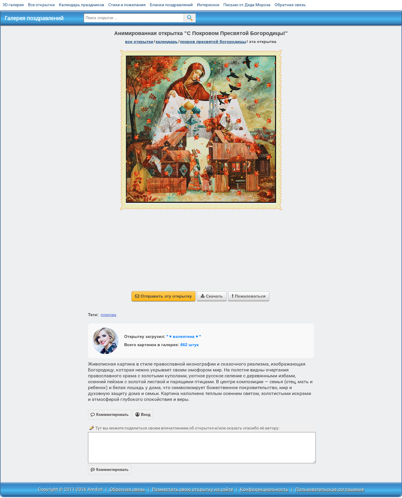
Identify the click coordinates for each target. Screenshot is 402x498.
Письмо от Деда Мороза (246, 4)
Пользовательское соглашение (329, 489)
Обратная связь (290, 4)
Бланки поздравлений (171, 4)
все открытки (139, 41)
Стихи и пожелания (127, 4)
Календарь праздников (81, 4)
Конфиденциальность (264, 489)
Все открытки (41, 4)
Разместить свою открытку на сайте (192, 489)
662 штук (189, 344)
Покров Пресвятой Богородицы (213, 41)
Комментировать (110, 469)
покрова (108, 314)
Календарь (167, 41)
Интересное (208, 4)
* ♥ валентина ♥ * (184, 336)
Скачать (212, 296)
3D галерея (13, 4)
